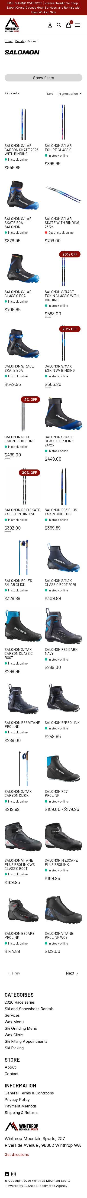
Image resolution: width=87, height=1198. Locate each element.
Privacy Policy (17, 1099)
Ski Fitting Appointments (26, 1041)
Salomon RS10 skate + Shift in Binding (22, 511)
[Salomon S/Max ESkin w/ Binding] (63, 342)
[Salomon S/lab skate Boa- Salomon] (23, 195)
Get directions (17, 1154)
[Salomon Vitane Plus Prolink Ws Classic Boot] (23, 837)
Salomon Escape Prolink (20, 935)
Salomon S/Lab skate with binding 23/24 (62, 222)
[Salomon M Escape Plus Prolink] (63, 837)
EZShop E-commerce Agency (45, 1186)
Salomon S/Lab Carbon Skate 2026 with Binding (21, 149)
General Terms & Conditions (29, 1093)
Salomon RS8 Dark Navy (61, 651)
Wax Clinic (14, 1035)
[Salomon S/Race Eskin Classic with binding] (63, 268)
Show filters (43, 77)
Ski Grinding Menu (21, 1028)
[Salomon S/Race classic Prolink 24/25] (63, 413)
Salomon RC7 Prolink (56, 793)
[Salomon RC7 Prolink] (63, 767)
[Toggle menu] (77, 25)
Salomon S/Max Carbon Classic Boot (19, 653)
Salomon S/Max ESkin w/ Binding (60, 368)
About (10, 1067)
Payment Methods (21, 1106)
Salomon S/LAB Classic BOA (18, 293)
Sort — (52, 93)
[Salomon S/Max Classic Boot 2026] (63, 557)
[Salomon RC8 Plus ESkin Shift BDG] (63, 486)
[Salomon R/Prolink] (63, 699)
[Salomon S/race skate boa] (23, 342)
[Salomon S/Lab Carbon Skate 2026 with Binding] (23, 122)
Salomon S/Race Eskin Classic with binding (62, 295)
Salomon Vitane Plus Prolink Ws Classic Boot (20, 864)
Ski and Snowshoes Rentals (29, 1008)
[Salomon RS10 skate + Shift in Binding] (23, 486)
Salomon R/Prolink (62, 722)
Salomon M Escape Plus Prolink (61, 862)
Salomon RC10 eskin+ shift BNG (20, 439)
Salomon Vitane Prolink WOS (59, 935)
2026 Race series (20, 1002)
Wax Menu (14, 1021)
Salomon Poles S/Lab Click (18, 582)
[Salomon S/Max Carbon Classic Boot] (23, 626)
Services (12, 1015)
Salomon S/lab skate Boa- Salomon (18, 222)
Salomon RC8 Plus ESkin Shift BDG (61, 511)
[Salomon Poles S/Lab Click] (23, 557)
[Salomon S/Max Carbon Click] (23, 767)
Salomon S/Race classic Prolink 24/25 (59, 441)
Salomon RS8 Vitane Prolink (22, 724)
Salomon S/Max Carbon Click (18, 793)
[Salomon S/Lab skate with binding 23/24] (63, 195)
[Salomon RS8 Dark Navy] (63, 626)
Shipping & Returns (22, 1112)
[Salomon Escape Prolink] (23, 909)
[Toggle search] (59, 25)
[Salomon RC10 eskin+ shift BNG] (23, 413)
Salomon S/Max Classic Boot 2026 (60, 582)
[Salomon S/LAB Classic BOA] (23, 268)
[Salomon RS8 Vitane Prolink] (23, 699)
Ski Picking (14, 1048)
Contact (11, 1073)
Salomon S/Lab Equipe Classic (58, 147)
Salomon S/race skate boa (19, 368)
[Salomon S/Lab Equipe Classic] (63, 122)
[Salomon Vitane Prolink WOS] (63, 909)
